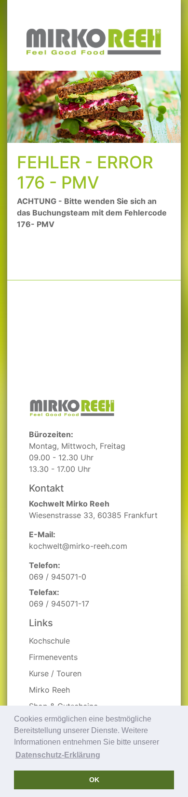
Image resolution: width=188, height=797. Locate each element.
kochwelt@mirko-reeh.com (78, 546)
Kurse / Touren (55, 673)
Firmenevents (53, 657)
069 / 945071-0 (57, 577)
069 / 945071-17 (59, 603)
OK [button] (94, 780)
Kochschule (49, 640)
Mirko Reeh (49, 690)
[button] (58, 755)
